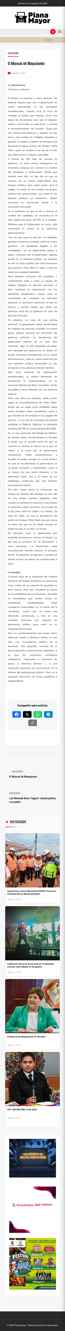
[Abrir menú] (59, 31)
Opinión (13, 53)
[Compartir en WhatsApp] (37, 714)
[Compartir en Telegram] (48, 714)
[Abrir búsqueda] (53, 31)
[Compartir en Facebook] (16, 714)
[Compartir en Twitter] (27, 714)
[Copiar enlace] (32, 723)
